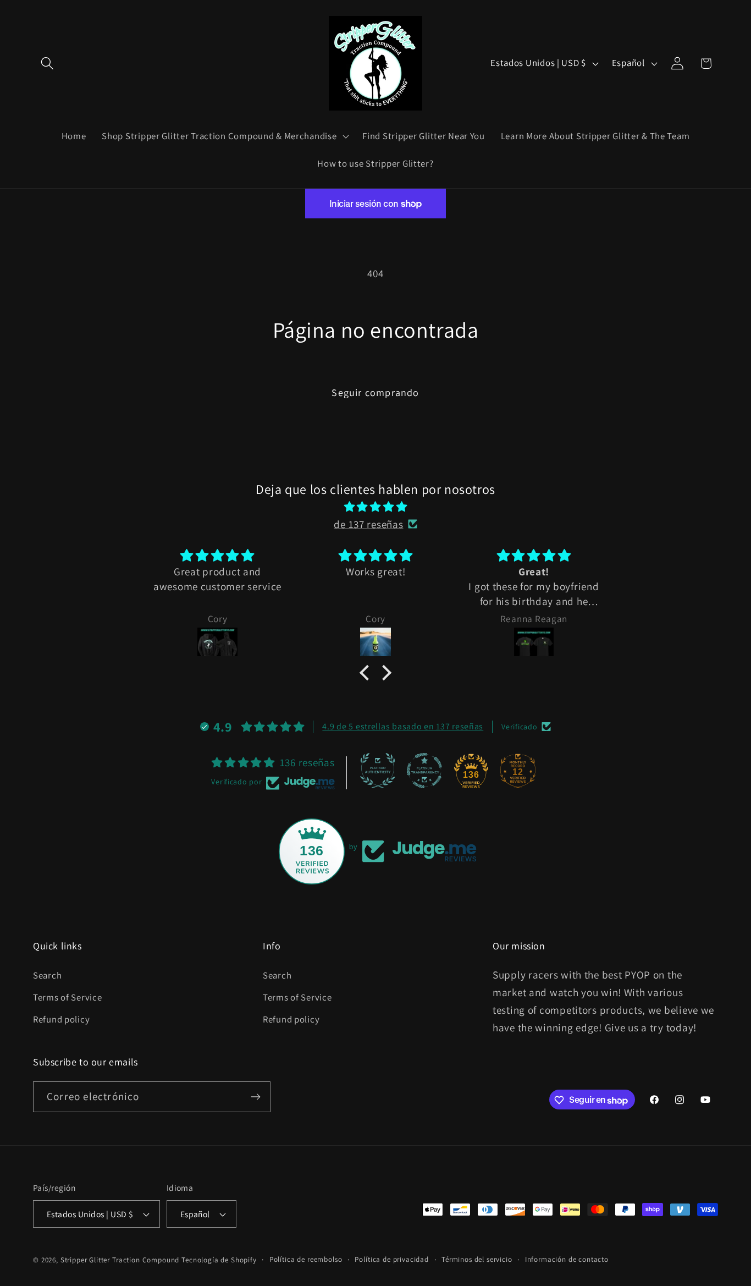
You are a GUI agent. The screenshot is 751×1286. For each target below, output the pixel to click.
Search (47, 975)
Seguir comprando (375, 392)
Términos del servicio (476, 1259)
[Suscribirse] (255, 1096)
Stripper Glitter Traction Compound (120, 1260)
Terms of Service (67, 997)
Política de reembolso (306, 1259)
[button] (47, 63)
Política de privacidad (391, 1259)
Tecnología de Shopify (219, 1260)
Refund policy (61, 1019)
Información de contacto (567, 1259)
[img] (375, 506)
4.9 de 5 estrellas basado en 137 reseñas (402, 726)
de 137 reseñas (368, 524)
